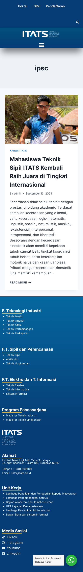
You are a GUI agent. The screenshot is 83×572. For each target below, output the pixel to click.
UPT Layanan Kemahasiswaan (24, 506)
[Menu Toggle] (41, 45)
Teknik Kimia (13, 324)
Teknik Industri (15, 320)
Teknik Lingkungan (17, 363)
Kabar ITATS (18, 150)
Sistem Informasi (16, 393)
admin (18, 193)
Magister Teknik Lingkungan (23, 419)
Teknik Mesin (14, 316)
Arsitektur (12, 359)
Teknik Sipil (13, 355)
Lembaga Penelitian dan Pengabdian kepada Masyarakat (41, 493)
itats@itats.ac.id (21, 473)
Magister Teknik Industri (21, 415)
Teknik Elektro (15, 385)
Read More (20, 282)
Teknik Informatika (17, 389)
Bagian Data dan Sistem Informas (26, 514)
